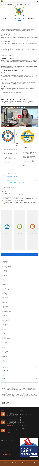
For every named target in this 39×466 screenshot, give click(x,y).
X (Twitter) (24, 419)
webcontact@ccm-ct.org (8, 448)
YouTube (24, 422)
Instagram (24, 425)
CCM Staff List (3, 452)
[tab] (19, 254)
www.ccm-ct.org (7, 450)
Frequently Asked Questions (6, 454)
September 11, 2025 (10, 432)
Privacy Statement (31, 462)
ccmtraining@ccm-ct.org (5, 203)
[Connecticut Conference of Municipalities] (2, 1)
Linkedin (24, 428)
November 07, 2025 (10, 425)
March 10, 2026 (9, 417)
